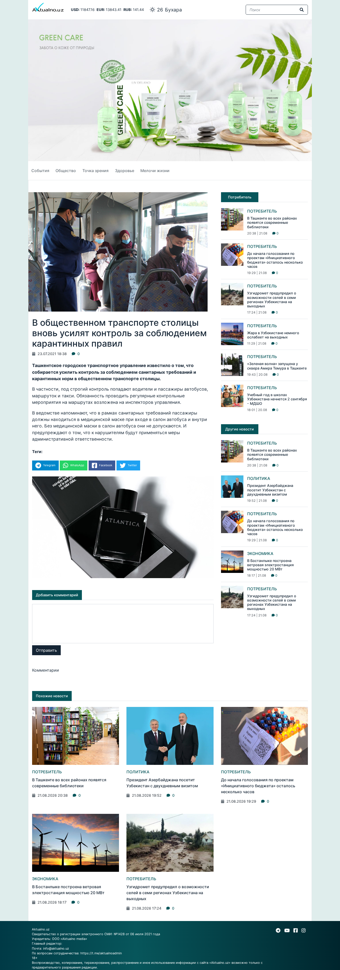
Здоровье (124, 170)
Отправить (46, 650)
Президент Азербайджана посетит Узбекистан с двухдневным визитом (270, 489)
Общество (66, 170)
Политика (258, 478)
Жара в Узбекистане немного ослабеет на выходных (273, 335)
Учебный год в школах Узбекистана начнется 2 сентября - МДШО (277, 399)
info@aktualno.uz (56, 948)
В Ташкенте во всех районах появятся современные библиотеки (272, 222)
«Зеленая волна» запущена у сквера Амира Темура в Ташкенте (277, 366)
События (40, 170)
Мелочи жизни (155, 170)
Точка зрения (95, 170)
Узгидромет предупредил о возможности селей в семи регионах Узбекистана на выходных (271, 299)
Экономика (260, 553)
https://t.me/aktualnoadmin (101, 953)
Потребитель (262, 211)
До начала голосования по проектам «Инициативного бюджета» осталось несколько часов (275, 260)
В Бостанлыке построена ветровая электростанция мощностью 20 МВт (270, 564)
